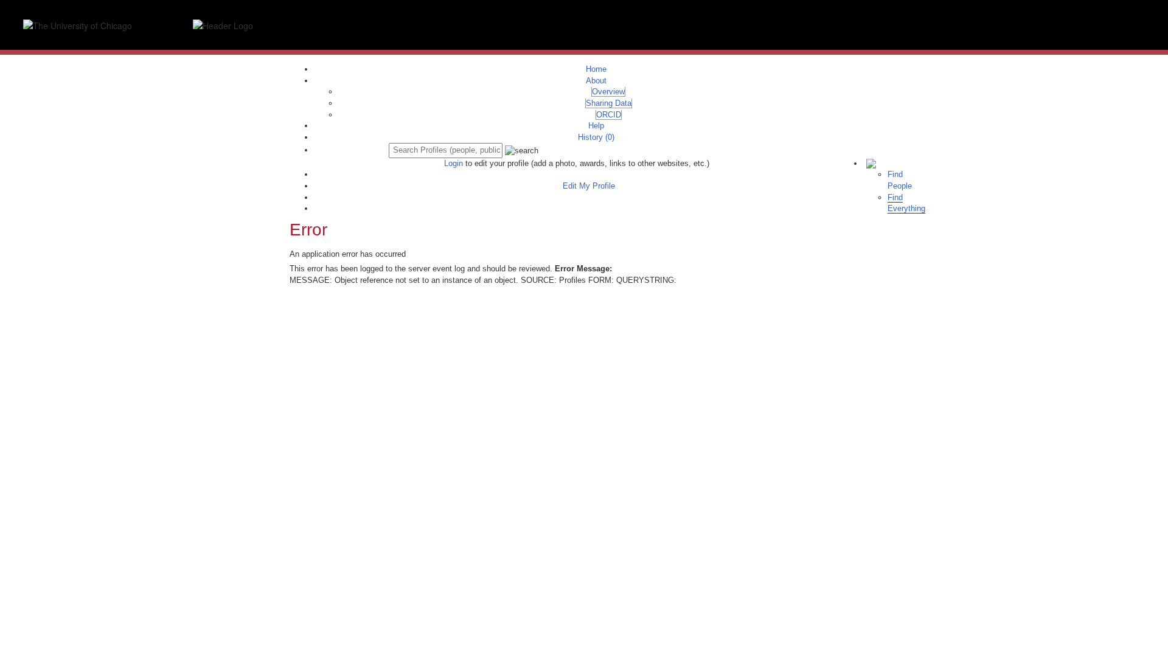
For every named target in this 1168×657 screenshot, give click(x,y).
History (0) (596, 137)
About (596, 80)
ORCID (608, 114)
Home (596, 69)
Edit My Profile (589, 185)
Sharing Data (608, 103)
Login (453, 163)
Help (596, 125)
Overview (608, 91)
